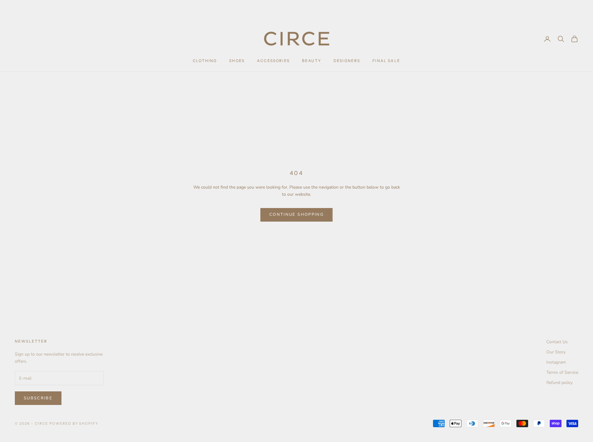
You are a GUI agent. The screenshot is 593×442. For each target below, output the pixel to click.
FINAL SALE (386, 60)
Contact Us (557, 342)
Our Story (556, 352)
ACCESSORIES (273, 60)
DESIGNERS (347, 60)
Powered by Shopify (74, 423)
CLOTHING (205, 60)
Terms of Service (562, 372)
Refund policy (559, 383)
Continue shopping (296, 214)
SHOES (237, 60)
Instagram (556, 362)
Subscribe (38, 398)
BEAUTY (311, 60)
